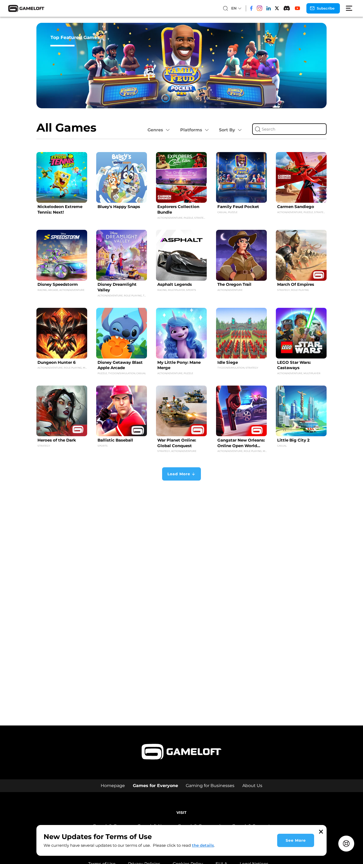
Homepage (113, 785)
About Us (252, 785)
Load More (178, 474)
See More (296, 840)
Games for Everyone (155, 785)
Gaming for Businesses (210, 785)
